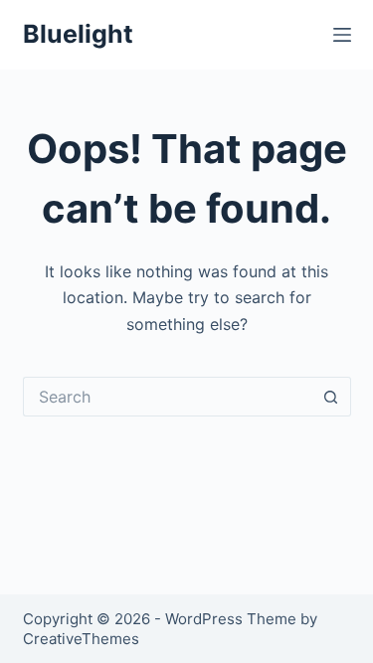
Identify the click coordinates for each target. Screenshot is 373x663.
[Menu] (342, 35)
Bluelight (78, 34)
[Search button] (331, 396)
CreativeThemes (81, 638)
